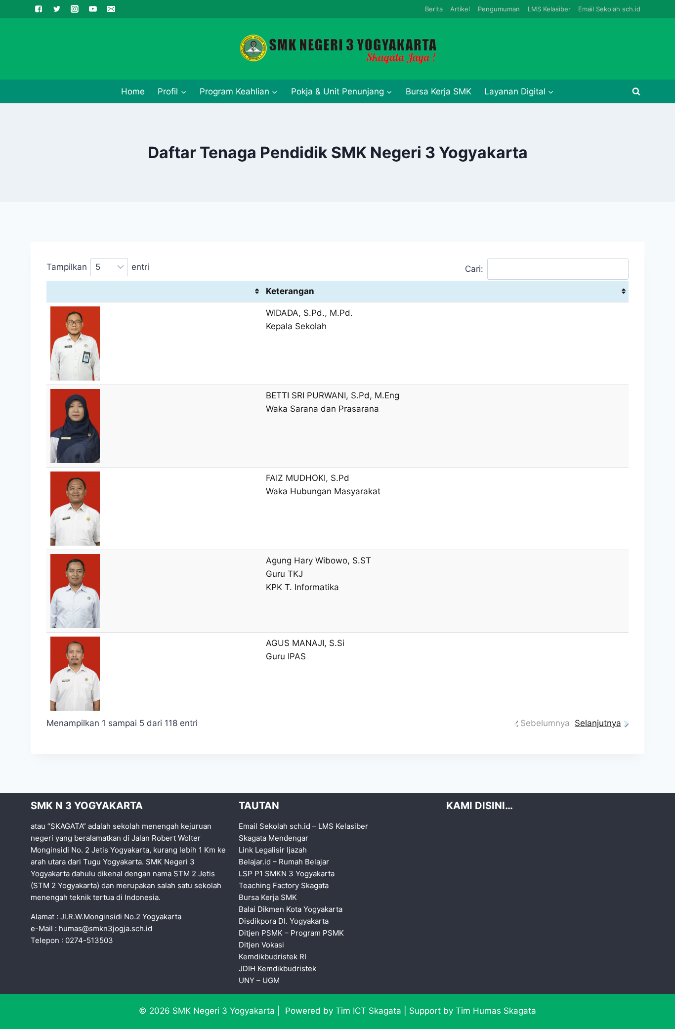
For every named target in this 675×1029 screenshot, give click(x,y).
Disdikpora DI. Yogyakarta (284, 921)
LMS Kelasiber (549, 9)
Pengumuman (499, 9)
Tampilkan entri (97, 267)
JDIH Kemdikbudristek (277, 968)
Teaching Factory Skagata (284, 885)
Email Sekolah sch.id (609, 9)
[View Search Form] (636, 91)
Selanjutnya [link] (598, 723)
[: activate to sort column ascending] (154, 291)
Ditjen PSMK (261, 933)
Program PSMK (317, 933)
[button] (183, 91)
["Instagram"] (75, 9)
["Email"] (111, 9)
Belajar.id (255, 861)
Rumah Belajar (304, 861)
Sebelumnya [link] (545, 723)
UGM (271, 980)
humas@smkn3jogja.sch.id (105, 928)
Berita (434, 9)
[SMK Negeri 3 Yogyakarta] (337, 49)
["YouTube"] (93, 9)
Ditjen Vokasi (261, 944)
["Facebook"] (38, 9)
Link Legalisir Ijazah (273, 850)
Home (133, 91)
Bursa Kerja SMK (438, 91)
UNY (246, 980)
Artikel (460, 9)
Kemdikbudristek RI (272, 956)
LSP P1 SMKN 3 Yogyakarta (287, 873)
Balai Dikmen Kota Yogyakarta (290, 909)
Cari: (474, 269)
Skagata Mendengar (273, 838)
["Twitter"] (57, 9)
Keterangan (290, 291)
